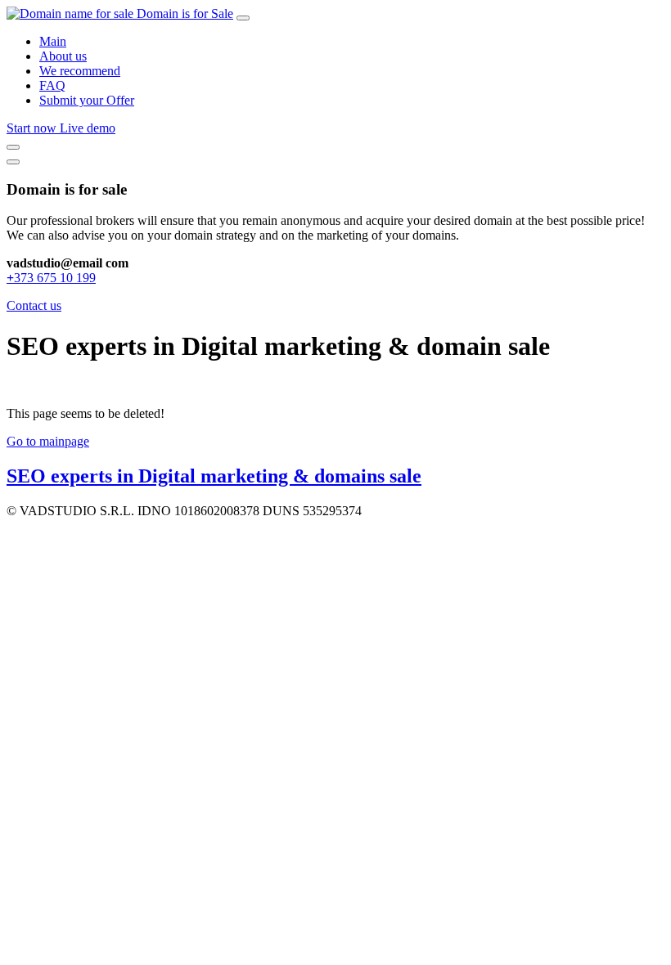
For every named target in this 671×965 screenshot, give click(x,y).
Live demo (87, 128)
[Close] (13, 161)
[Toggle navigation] (243, 18)
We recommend (79, 71)
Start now (33, 128)
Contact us (34, 305)
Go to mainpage (48, 441)
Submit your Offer (86, 100)
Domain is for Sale (185, 13)
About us (63, 56)
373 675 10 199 (51, 278)
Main (52, 41)
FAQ (52, 85)
